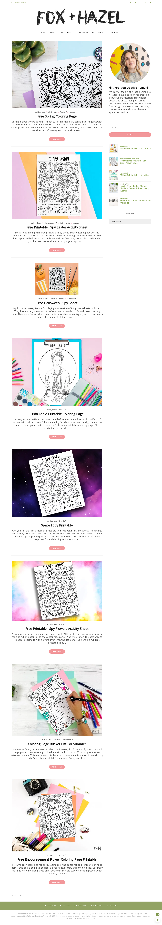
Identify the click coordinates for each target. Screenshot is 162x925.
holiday (67, 223)
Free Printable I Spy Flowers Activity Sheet (56, 628)
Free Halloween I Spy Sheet (56, 303)
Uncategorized (67, 740)
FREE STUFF (66, 32)
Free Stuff (63, 112)
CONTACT (115, 32)
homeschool (73, 112)
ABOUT (101, 32)
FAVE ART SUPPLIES (86, 32)
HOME (43, 32)
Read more (57, 139)
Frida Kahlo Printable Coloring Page (57, 414)
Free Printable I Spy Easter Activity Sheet (56, 227)
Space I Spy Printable (57, 525)
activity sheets (40, 112)
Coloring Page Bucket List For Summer (57, 744)
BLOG (52, 32)
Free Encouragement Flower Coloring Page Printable (56, 859)
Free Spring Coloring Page (57, 116)
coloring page (52, 112)
